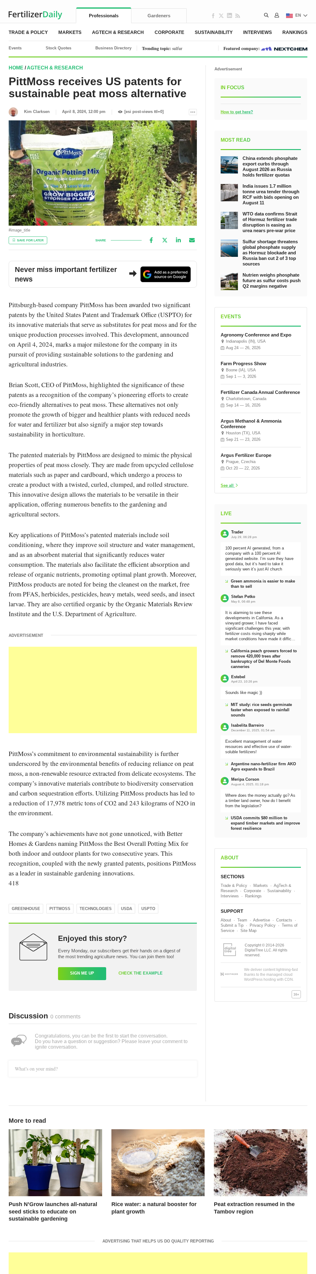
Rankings (294, 32)
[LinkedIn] (178, 240)
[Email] (192, 240)
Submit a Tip (232, 925)
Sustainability (214, 32)
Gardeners (159, 15)
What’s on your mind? (36, 1068)
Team (242, 920)
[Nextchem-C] (284, 48)
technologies (96, 908)
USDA (126, 908)
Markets (69, 32)
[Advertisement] (103, 690)
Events (15, 48)
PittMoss (59, 908)
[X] (165, 240)
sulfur (177, 48)
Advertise (261, 920)
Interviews (257, 32)
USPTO (148, 908)
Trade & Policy (28, 32)
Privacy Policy (263, 925)
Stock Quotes (58, 48)
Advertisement (228, 69)
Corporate (169, 32)
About (226, 920)
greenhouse (26, 908)
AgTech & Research (118, 32)
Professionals (103, 15)
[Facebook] (151, 240)
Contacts (284, 920)
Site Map (248, 930)
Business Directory (113, 48)
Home (16, 67)
